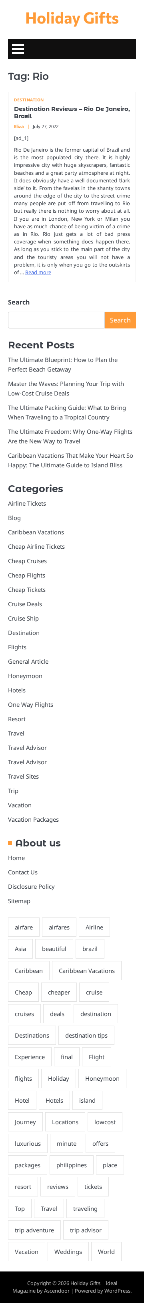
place (110, 1165)
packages (27, 1165)
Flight (96, 1057)
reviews (57, 1186)
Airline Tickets (27, 503)
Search (19, 302)
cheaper (59, 992)
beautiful (54, 949)
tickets (93, 1186)
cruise (94, 992)
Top (20, 1208)
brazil (90, 949)
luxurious (28, 1143)
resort (23, 1186)
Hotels (17, 690)
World (106, 1252)
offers (100, 1143)
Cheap (23, 992)
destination (95, 1014)
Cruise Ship (23, 618)
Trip (13, 791)
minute (66, 1143)
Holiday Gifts (72, 17)
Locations (65, 1122)
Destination (29, 100)
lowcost (105, 1122)
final (67, 1057)
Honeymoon (25, 676)
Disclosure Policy (31, 886)
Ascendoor (57, 1290)
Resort (17, 719)
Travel (16, 733)
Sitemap (19, 901)
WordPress (117, 1290)
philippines (71, 1165)
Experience (30, 1057)
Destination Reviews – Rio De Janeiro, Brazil (72, 112)
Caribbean (29, 971)
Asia (20, 949)
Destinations (32, 1035)
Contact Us (23, 872)
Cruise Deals (25, 604)
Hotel (22, 1100)
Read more (38, 272)
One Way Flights (30, 704)
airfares (59, 927)
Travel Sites (23, 776)
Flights (17, 647)
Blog (14, 518)
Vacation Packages (33, 819)
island (87, 1100)
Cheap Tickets (27, 589)
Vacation (20, 805)
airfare (24, 927)
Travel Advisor (27, 747)
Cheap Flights (26, 575)
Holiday (58, 1078)
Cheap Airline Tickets (36, 546)
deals (57, 1014)
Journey (25, 1122)
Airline (94, 927)
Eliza (19, 126)
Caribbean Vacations (36, 532)
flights (23, 1078)
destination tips (86, 1035)
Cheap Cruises (27, 561)
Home (16, 858)
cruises (24, 1014)
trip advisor (86, 1230)
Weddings (68, 1252)
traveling (85, 1208)
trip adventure (34, 1230)
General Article (28, 661)
